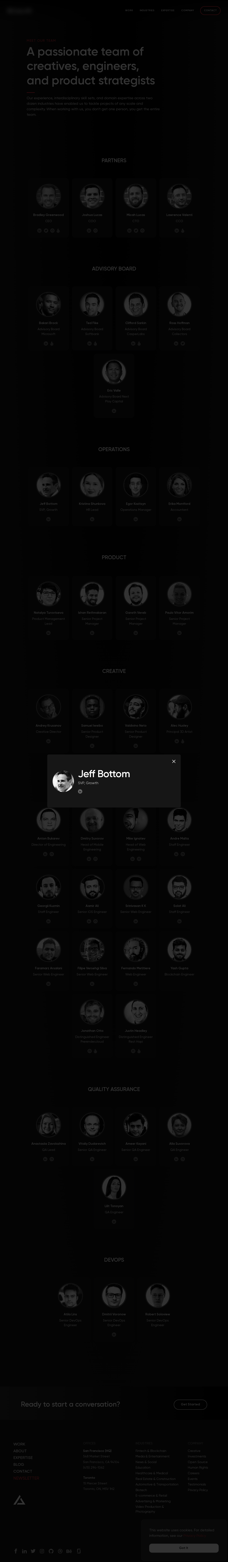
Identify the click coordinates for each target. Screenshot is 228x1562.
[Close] (174, 761)
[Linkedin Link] (80, 791)
